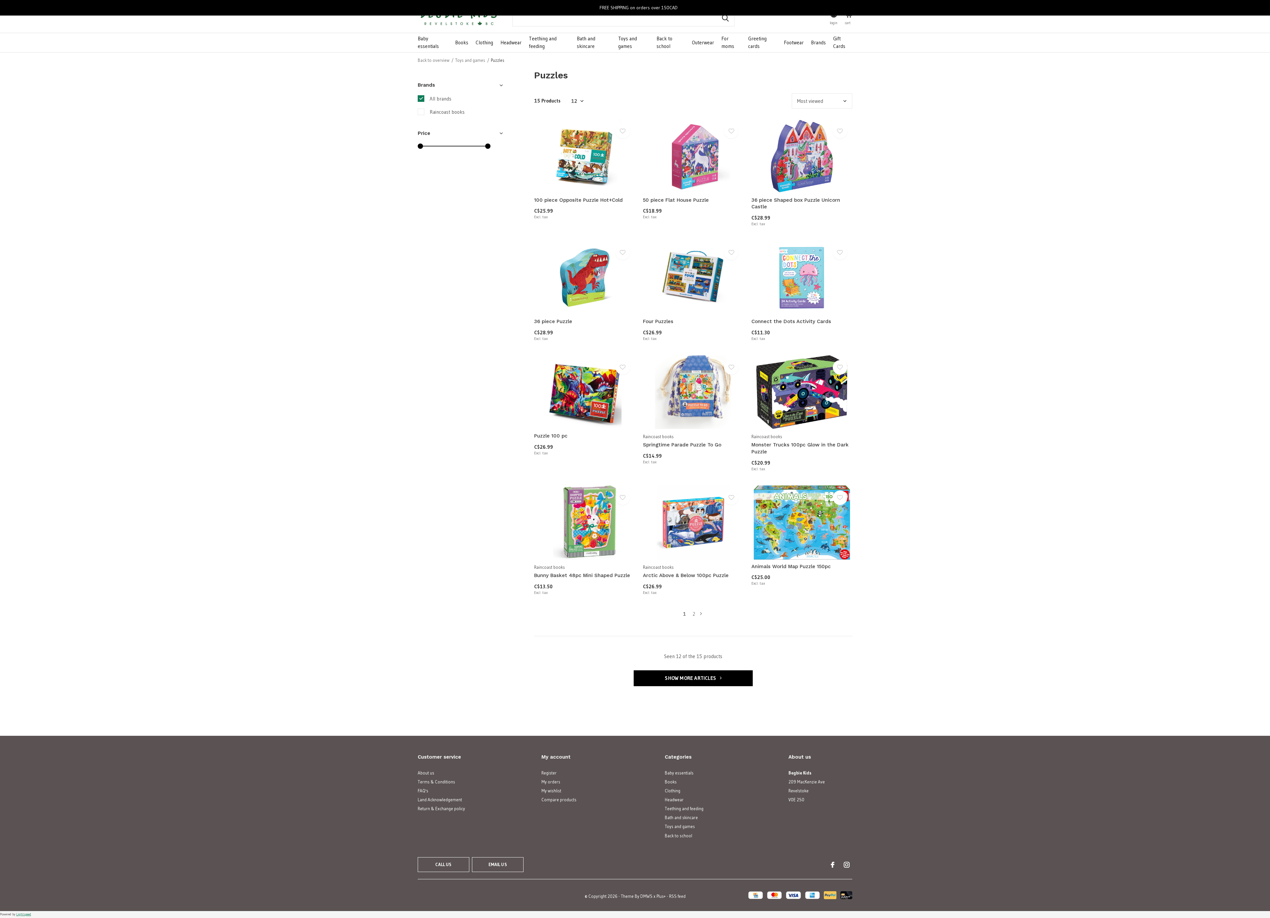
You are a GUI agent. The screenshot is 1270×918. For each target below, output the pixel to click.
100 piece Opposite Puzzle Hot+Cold (578, 200)
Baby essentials (428, 42)
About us (426, 772)
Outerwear (703, 42)
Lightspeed (23, 914)
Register (549, 772)
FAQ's (423, 790)
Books (461, 42)
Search (725, 18)
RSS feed (677, 896)
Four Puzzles (658, 321)
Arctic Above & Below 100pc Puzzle (686, 575)
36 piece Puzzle (553, 321)
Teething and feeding (543, 42)
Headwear (511, 42)
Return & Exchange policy (441, 808)
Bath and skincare (586, 42)
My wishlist (551, 790)
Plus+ (661, 896)
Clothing (484, 42)
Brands (818, 42)
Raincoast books (447, 112)
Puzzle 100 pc (551, 436)
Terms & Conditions (436, 781)
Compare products (558, 799)
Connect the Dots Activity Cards (791, 321)
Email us (497, 864)
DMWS (646, 896)
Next (700, 614)
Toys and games (627, 42)
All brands (440, 99)
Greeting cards (757, 42)
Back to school (664, 42)
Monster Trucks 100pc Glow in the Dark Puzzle (800, 448)
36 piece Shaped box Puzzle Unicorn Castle (795, 203)
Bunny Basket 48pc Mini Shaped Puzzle (582, 575)
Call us (443, 864)
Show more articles (691, 678)
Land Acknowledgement (440, 799)
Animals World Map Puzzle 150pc (791, 566)
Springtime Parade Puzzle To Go (682, 445)
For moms (727, 42)
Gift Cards (839, 42)
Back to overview (433, 60)
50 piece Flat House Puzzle (676, 200)
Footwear (794, 42)
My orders (550, 781)
